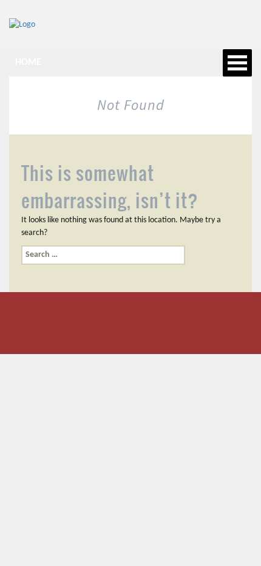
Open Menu (237, 63)
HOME (28, 62)
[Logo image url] (22, 24)
